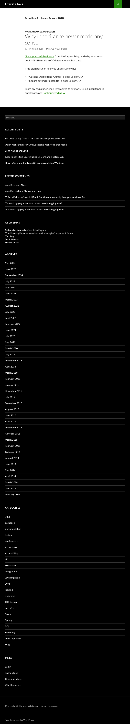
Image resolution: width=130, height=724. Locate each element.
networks (10, 595)
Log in (8, 666)
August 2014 (12, 457)
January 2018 (12, 384)
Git (6, 559)
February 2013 (12, 494)
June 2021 (10, 330)
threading (10, 632)
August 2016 (12, 409)
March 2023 (11, 299)
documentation (13, 528)
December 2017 (13, 390)
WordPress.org (13, 685)
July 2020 (10, 336)
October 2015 (12, 433)
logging (9, 589)
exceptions (11, 547)
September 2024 (14, 275)
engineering (11, 541)
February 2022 (12, 323)
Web (7, 644)
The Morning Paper (15, 233)
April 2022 (10, 317)
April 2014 (10, 476)
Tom (7, 203)
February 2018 (12, 378)
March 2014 (11, 482)
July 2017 (10, 397)
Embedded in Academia (17, 230)
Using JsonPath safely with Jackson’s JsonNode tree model (36, 144)
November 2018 (13, 360)
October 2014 (12, 451)
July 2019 (10, 354)
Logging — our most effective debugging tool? (38, 203)
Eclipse (9, 534)
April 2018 (10, 366)
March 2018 (11, 372)
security (9, 608)
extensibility (11, 553)
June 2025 (10, 269)
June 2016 (10, 415)
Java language (33, 31)
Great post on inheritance (39, 56)
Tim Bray (9, 236)
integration (11, 571)
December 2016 (13, 403)
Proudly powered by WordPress (19, 720)
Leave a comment (57, 49)
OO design (49, 31)
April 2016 (10, 421)
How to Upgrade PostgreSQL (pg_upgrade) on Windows (34, 162)
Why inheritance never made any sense (64, 39)
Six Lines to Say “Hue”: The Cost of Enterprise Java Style (35, 138)
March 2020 (11, 348)
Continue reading (54, 92)
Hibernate (10, 565)
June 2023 (10, 293)
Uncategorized (13, 638)
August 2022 (12, 305)
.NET (7, 516)
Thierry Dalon (12, 197)
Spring (8, 620)
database (10, 522)
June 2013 (10, 488)
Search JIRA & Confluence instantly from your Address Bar (54, 197)
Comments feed (13, 678)
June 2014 (10, 464)
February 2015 (12, 445)
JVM (7, 583)
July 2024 (10, 281)
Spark (8, 614)
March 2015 (11, 439)
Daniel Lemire (12, 239)
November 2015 (13, 427)
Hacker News (12, 242)
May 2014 (10, 470)
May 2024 (10, 287)
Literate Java (14, 4)
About (24, 185)
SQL (7, 626)
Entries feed (11, 672)
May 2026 (10, 263)
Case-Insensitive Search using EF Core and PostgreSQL (34, 156)
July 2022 (10, 311)
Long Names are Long (16, 150)
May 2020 (10, 342)
